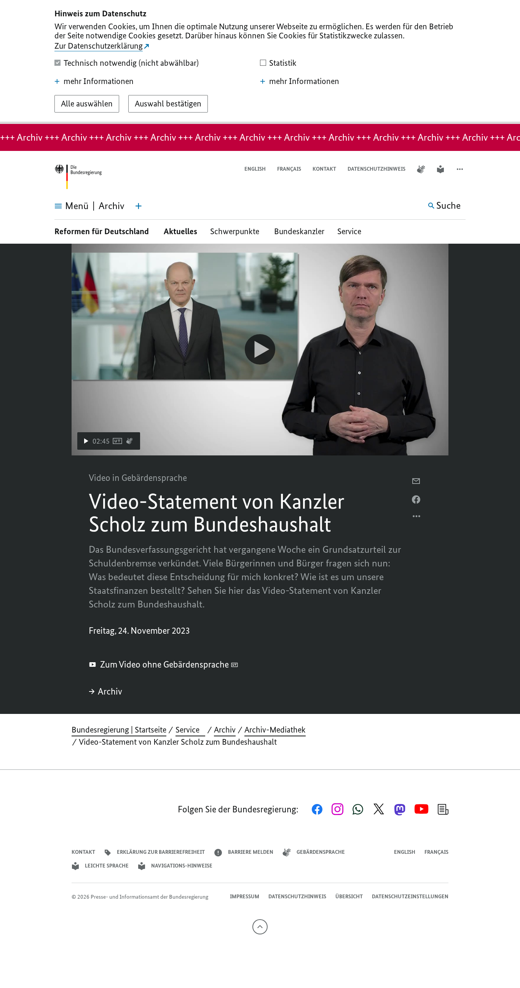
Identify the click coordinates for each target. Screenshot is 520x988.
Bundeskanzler (299, 231)
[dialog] (260, 62)
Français (289, 169)
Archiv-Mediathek (275, 730)
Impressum (244, 896)
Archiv (110, 691)
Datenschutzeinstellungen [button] (410, 896)
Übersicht (349, 896)
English (255, 169)
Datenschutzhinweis (376, 169)
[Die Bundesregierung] (78, 177)
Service (352, 231)
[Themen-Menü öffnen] (139, 206)
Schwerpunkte (235, 231)
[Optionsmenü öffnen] (416, 518)
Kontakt (324, 169)
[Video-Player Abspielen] (260, 349)
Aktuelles (180, 231)
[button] (460, 169)
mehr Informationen (99, 81)
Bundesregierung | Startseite (119, 730)
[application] (260, 349)
